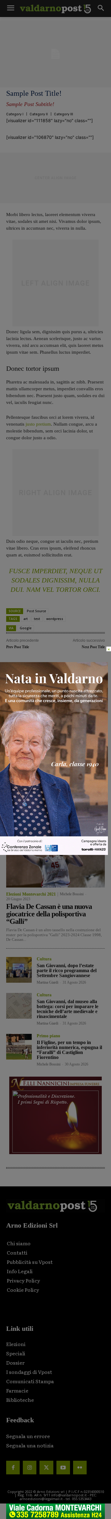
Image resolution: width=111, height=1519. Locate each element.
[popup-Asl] (54, 853)
